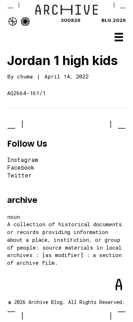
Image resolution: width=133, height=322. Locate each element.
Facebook (20, 168)
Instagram (22, 160)
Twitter (19, 175)
